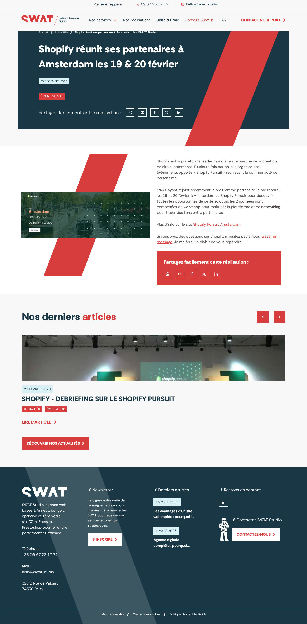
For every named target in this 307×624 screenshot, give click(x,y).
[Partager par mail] (142, 112)
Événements (51, 96)
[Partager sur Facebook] (154, 112)
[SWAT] (50, 20)
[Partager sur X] (166, 112)
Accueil (43, 32)
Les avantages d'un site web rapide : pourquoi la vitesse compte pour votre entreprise (174, 514)
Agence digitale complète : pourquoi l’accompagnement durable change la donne (170, 542)
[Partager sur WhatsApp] (130, 112)
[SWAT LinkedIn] (223, 502)
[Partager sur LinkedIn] (179, 112)
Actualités (61, 32)
